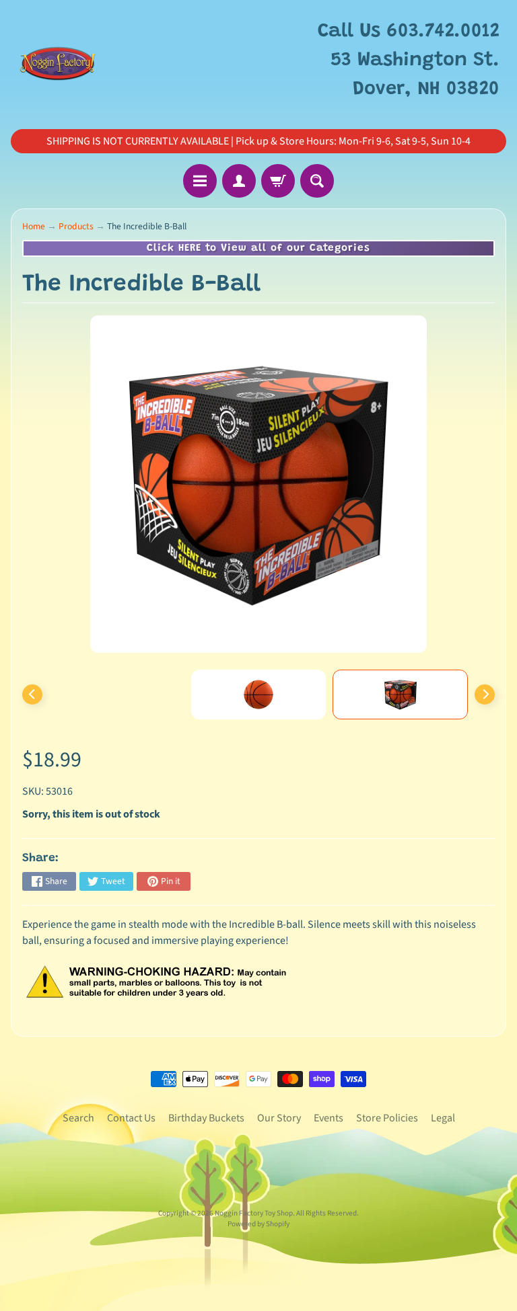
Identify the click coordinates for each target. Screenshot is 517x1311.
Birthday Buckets (206, 1118)
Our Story (279, 1118)
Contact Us (131, 1118)
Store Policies (387, 1118)
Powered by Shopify (258, 1224)
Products (76, 226)
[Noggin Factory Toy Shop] (57, 61)
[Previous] (32, 694)
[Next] (485, 694)
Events (328, 1118)
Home (33, 226)
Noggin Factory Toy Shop (254, 1213)
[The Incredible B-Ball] (400, 694)
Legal (443, 1118)
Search (78, 1118)
